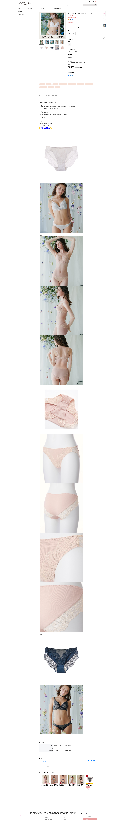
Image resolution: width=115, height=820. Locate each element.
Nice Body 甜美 (72, 84)
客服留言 (65, 817)
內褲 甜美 (55, 84)
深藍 (78, 27)
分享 (70, 75)
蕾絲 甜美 (42, 84)
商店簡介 (46, 817)
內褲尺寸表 (70, 39)
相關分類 (41, 81)
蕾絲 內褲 (49, 84)
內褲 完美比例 (80, 84)
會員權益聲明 (65, 819)
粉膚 (73, 27)
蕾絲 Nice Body (89, 84)
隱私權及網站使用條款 (49, 819)
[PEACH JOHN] (25, 3)
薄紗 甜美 (51, 87)
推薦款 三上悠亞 (63, 84)
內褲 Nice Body (43, 87)
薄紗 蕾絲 (57, 87)
